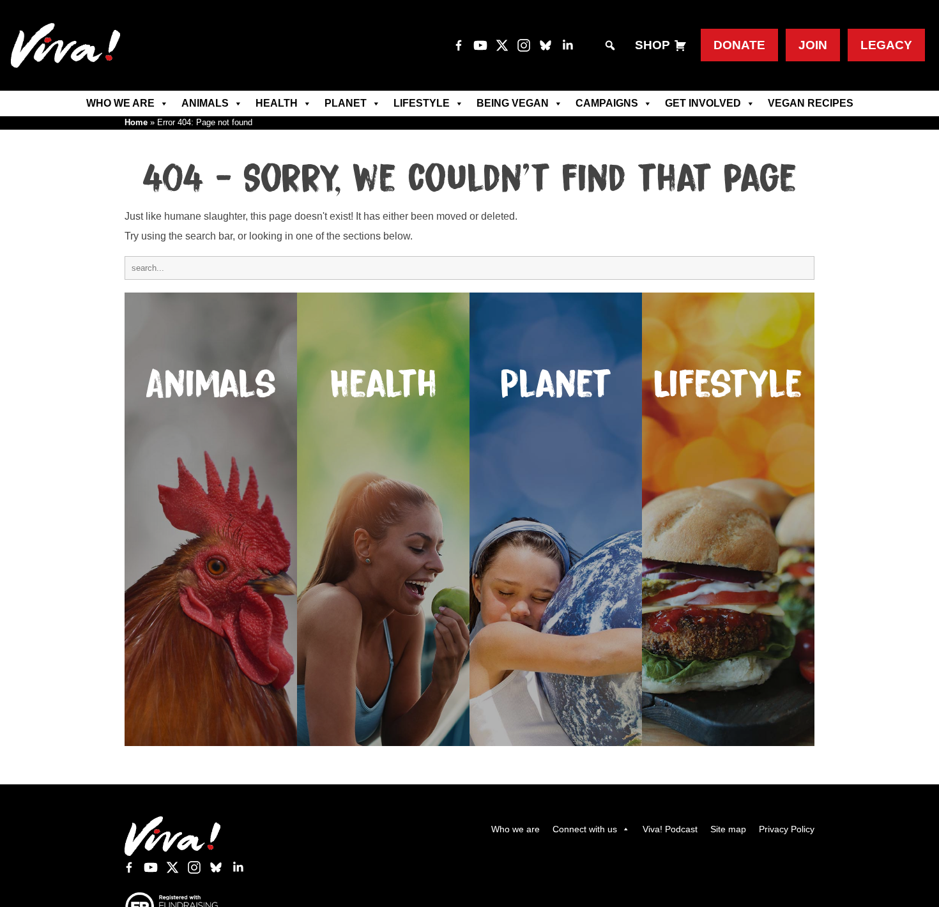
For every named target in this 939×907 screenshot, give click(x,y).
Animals (205, 103)
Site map (728, 829)
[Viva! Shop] (680, 45)
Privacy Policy (786, 829)
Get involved (703, 103)
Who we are (120, 103)
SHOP (652, 45)
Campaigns (607, 103)
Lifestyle (421, 103)
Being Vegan (513, 103)
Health (277, 103)
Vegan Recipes (810, 103)
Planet (345, 103)
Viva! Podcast (670, 829)
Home (136, 122)
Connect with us (585, 829)
